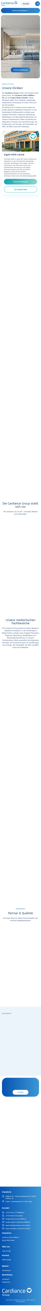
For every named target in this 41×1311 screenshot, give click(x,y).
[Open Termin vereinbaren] (28, 10)
